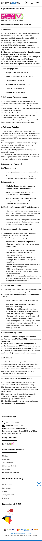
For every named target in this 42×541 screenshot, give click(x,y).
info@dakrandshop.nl (14, 425)
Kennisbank (6, 488)
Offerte (4, 491)
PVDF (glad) (6, 459)
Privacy (29, 533)
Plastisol (5, 456)
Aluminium (6, 469)
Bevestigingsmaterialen (10, 472)
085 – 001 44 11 (12, 422)
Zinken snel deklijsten (9, 466)
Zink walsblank (7, 462)
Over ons (5, 498)
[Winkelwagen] (32, 2)
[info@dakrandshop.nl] (3, 425)
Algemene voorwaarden (18, 533)
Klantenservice (7, 485)
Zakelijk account (8, 495)
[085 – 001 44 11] (3, 422)
